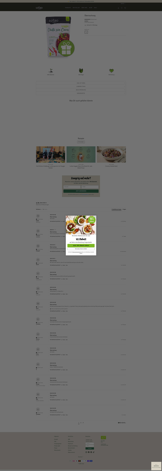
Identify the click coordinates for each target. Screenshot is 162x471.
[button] (156, 466)
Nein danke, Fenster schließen (81, 248)
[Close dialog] (95, 216)
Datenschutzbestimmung (76, 252)
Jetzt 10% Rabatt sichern (81, 245)
